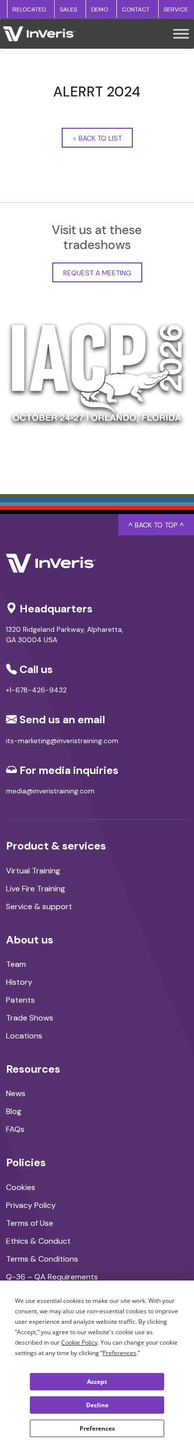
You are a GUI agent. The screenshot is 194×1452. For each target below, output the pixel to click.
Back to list (97, 138)
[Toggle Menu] (181, 33)
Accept (97, 1381)
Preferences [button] (119, 1353)
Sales (68, 9)
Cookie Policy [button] (79, 1342)
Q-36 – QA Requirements (52, 1277)
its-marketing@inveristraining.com (62, 740)
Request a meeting (97, 272)
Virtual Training (33, 870)
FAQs (15, 1129)
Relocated (29, 9)
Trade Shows (29, 1018)
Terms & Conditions (42, 1259)
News (15, 1093)
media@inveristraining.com (50, 790)
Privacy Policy (31, 1205)
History (19, 982)
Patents (20, 1000)
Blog (13, 1111)
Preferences (97, 1428)
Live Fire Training (35, 888)
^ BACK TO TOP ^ (156, 524)
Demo (99, 9)
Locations (24, 1035)
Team (16, 964)
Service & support (39, 906)
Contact (136, 9)
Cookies (20, 1187)
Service (176, 9)
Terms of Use (29, 1223)
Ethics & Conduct (38, 1241)
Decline (97, 1405)
